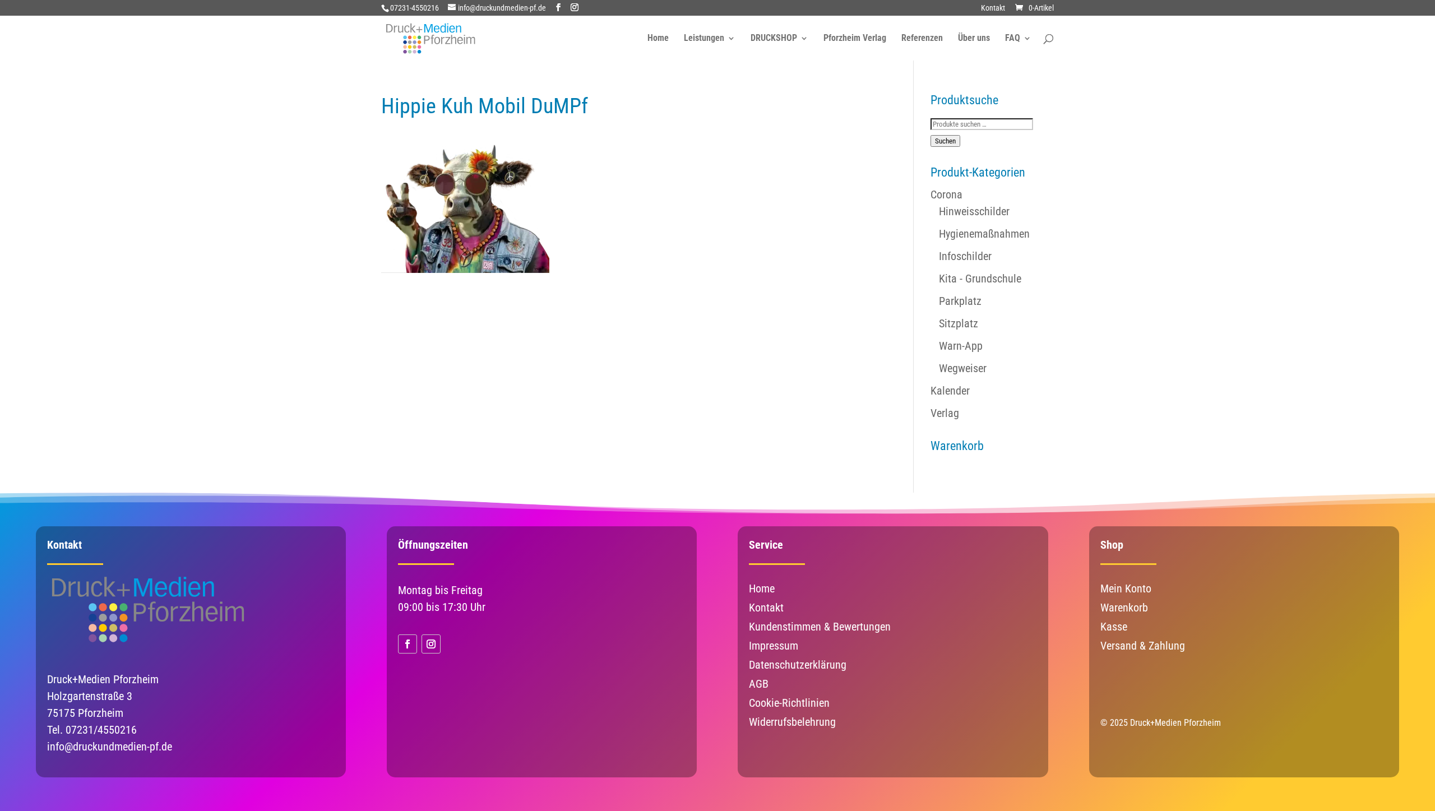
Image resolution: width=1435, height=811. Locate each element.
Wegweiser (963, 368)
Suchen (945, 141)
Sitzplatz (958, 323)
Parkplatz (960, 301)
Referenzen (922, 38)
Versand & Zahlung (1142, 645)
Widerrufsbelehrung (792, 722)
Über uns (974, 38)
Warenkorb (1124, 607)
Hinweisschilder (974, 211)
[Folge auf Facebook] (407, 644)
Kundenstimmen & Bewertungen (820, 626)
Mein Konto (1125, 588)
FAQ (1012, 38)
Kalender (950, 390)
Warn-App (961, 346)
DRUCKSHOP (774, 38)
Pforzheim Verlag (854, 38)
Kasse (1113, 626)
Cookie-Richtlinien (789, 703)
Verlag (945, 413)
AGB (759, 683)
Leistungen (704, 38)
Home (658, 38)
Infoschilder (965, 256)
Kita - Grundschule (980, 278)
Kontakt (993, 8)
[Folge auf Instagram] (431, 644)
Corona (946, 194)
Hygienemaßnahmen (984, 233)
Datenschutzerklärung (797, 664)
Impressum (773, 645)
